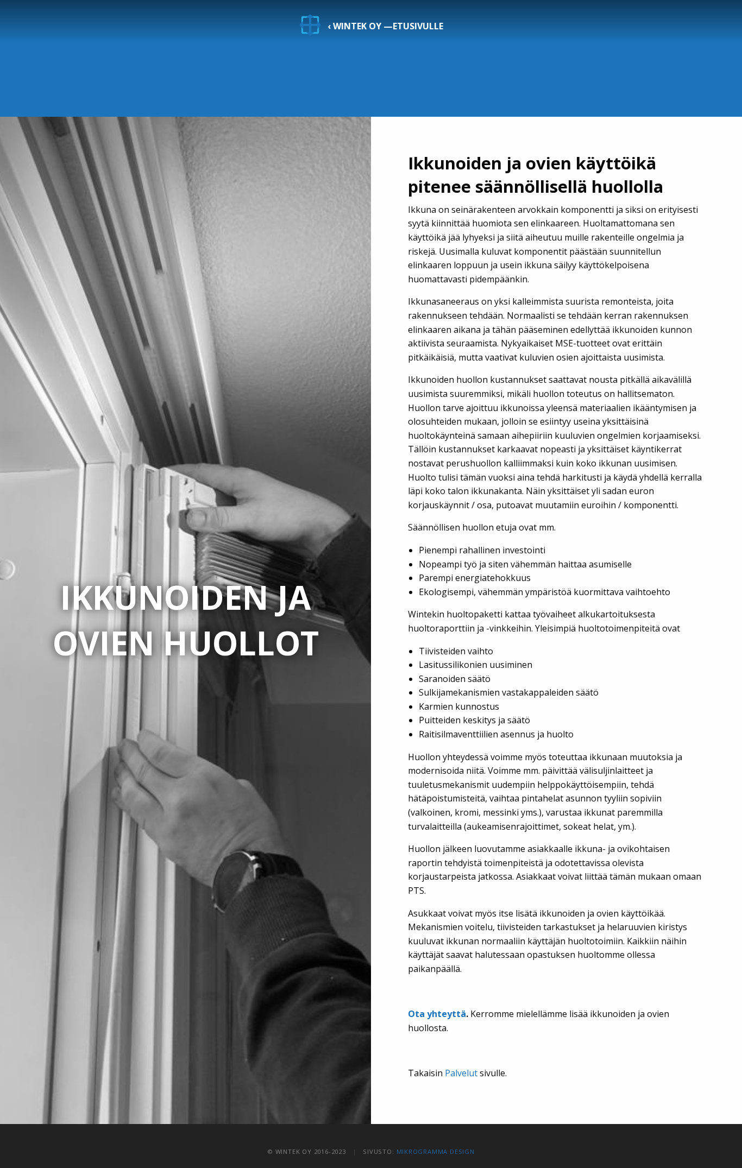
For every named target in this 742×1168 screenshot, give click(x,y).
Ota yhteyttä (437, 1014)
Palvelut (461, 1073)
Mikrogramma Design (436, 1151)
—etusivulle (385, 26)
